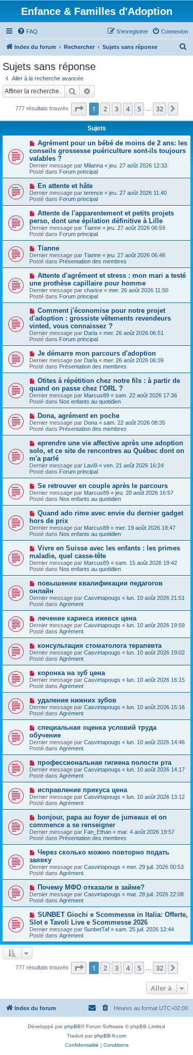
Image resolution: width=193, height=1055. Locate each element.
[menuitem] (27, 31)
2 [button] (105, 108)
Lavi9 (90, 465)
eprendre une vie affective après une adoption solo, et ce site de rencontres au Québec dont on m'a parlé (106, 450)
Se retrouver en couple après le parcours (103, 486)
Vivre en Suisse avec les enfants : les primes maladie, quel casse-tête (104, 552)
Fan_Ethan (97, 832)
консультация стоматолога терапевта (100, 645)
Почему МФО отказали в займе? (91, 887)
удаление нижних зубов (77, 700)
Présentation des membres (93, 261)
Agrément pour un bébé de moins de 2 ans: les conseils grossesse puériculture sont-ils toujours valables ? (108, 150)
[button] (78, 109)
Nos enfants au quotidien (90, 401)
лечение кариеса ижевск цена (87, 618)
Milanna (93, 165)
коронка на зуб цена (71, 673)
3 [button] (116, 108)
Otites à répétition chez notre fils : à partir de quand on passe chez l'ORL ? (104, 384)
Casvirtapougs (102, 598)
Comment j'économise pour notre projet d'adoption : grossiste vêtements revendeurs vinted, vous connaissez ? (100, 318)
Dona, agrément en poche (78, 416)
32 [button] (159, 108)
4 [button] (128, 108)
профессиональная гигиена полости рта (104, 762)
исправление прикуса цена (82, 790)
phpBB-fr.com (110, 1036)
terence (93, 193)
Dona (90, 423)
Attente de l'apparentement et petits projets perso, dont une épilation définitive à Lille (101, 217)
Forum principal (78, 172)
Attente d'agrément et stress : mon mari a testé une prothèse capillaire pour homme (107, 279)
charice (93, 290)
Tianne (92, 228)
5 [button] (139, 108)
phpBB (72, 1026)
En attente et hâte (65, 186)
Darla (90, 333)
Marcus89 (96, 395)
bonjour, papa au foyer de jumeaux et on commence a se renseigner (98, 821)
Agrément (71, 604)
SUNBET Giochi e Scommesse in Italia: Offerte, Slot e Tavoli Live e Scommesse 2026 (108, 918)
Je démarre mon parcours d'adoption (97, 353)
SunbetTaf (96, 929)
